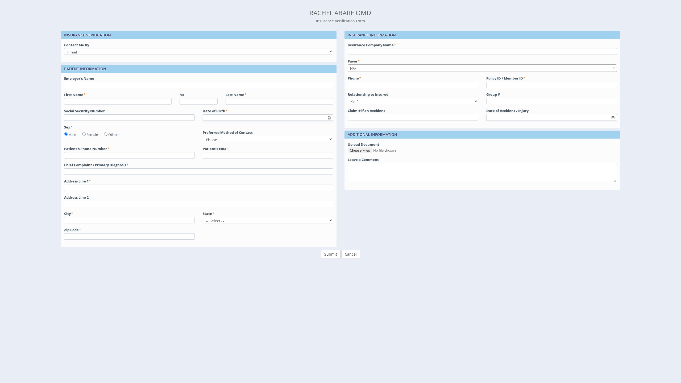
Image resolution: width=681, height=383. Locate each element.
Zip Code (71, 229)
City (67, 213)
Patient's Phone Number (85, 148)
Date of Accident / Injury (507, 110)
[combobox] (482, 68)
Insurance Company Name (371, 45)
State (207, 213)
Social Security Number (84, 111)
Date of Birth (214, 111)
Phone (353, 78)
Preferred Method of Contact (228, 132)
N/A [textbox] (353, 68)
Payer (353, 61)
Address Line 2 (76, 197)
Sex (67, 127)
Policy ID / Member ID (504, 78)
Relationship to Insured (368, 94)
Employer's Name (79, 78)
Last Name (235, 94)
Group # (493, 94)
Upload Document (363, 144)
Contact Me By (76, 45)
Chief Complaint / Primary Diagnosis (95, 165)
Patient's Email (216, 148)
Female (92, 134)
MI (182, 94)
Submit (330, 254)
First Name (73, 94)
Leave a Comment (363, 159)
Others (113, 134)
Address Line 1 (76, 181)
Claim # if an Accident (366, 110)
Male (72, 134)
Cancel (351, 254)
